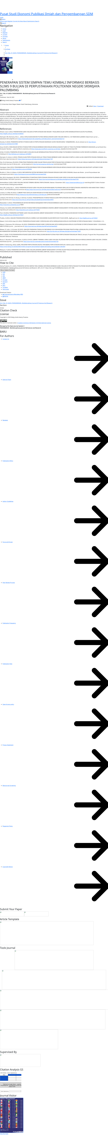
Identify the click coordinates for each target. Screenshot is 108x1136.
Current (15, 21)
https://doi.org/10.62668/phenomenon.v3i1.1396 (17, 95)
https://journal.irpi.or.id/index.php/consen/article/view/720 (40, 241)
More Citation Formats (7, 270)
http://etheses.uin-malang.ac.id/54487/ (19, 154)
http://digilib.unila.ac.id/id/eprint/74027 (11, 215)
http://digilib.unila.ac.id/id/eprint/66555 (11, 134)
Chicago (5, 280)
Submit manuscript (6, 79)
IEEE (4, 283)
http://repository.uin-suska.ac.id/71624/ (28, 210)
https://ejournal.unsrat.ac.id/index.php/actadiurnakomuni (43, 189)
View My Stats (4, 1134)
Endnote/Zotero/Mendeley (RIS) (13, 294)
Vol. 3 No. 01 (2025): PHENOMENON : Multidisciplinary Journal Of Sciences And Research (31, 53)
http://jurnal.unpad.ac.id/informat (43, 164)
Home (2, 21)
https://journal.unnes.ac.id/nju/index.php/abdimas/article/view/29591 (33, 200)
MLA (4, 285)
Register (10, 21)
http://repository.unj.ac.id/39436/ (22, 169)
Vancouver (6, 289)
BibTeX (6, 296)
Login (1, 17)
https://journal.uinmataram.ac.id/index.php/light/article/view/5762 (59, 179)
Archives (20, 21)
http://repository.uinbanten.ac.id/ (10, 205)
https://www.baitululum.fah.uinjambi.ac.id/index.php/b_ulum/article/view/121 (41, 139)
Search (37, 21)
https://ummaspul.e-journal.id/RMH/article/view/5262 (30, 174)
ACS (4, 274)
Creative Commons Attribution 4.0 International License (34, 323)
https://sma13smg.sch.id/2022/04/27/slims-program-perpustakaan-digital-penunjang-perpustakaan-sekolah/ (32, 246)
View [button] (94, 106)
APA (4, 276)
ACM (4, 272)
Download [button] (100, 106)
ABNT (4, 278)
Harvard (5, 282)
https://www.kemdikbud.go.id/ (75, 182)
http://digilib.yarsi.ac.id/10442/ (88, 218)
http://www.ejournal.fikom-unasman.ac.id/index (46, 149)
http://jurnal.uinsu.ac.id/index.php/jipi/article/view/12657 (64, 231)
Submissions (31, 21)
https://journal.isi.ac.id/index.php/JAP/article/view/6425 (40, 226)
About (25, 21)
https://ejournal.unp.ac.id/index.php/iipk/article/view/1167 (35, 159)
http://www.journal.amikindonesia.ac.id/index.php (32, 194)
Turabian (5, 287)
